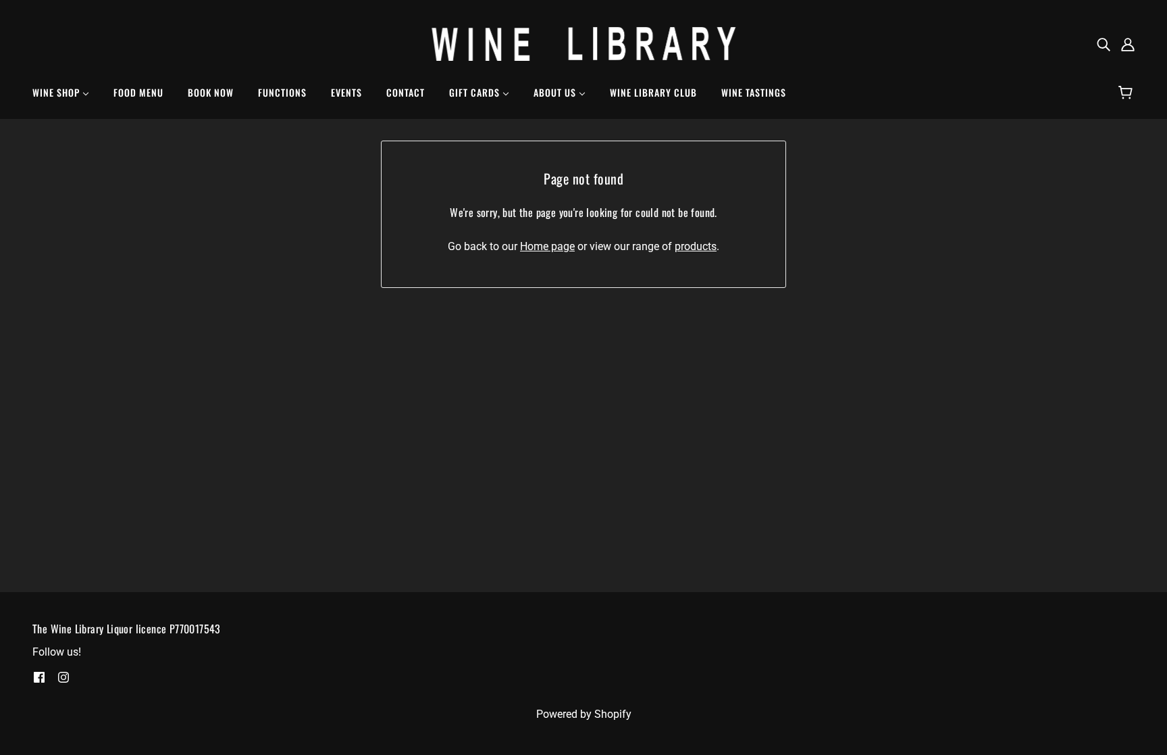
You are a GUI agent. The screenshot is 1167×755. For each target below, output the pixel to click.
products (696, 246)
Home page (547, 246)
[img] (1103, 43)
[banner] (583, 42)
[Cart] (1127, 93)
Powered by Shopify (583, 714)
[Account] (1128, 43)
